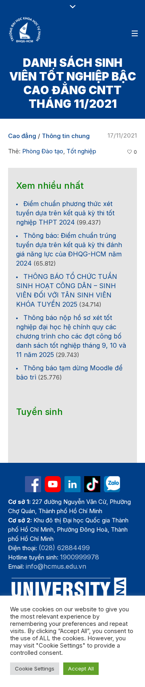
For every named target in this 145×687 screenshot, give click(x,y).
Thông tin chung (66, 136)
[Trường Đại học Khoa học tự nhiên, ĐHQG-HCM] (25, 30)
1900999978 (79, 557)
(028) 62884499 (64, 548)
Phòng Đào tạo (42, 151)
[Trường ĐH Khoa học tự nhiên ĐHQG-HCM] (33, 484)
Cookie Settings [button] (34, 668)
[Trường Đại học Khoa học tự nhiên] (72, 484)
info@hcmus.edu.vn (56, 566)
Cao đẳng (22, 136)
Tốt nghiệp (81, 151)
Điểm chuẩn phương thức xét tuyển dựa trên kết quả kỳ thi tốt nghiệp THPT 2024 (65, 213)
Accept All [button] (81, 668)
